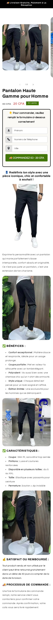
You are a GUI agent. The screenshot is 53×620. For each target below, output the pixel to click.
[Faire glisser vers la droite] (33, 84)
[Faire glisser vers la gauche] (20, 84)
